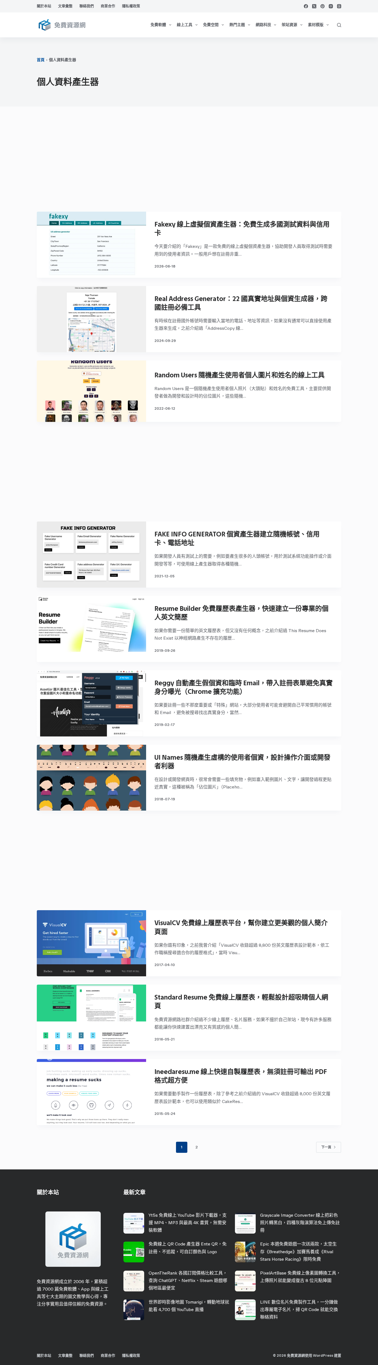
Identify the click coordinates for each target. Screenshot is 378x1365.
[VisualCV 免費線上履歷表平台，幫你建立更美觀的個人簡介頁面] (91, 943)
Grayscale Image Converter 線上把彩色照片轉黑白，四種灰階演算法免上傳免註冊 (300, 1223)
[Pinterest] (322, 6)
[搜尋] (339, 25)
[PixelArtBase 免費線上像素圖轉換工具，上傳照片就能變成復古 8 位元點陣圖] (245, 1281)
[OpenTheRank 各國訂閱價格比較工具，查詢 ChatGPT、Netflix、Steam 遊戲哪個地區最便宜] (133, 1281)
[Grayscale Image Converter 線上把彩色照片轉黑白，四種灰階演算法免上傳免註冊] (245, 1223)
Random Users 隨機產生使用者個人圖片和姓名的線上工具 (239, 375)
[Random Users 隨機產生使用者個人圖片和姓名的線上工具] (91, 391)
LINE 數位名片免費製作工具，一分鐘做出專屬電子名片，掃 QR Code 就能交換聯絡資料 (299, 1309)
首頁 (41, 60)
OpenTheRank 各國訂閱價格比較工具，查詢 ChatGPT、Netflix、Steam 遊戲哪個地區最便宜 (188, 1280)
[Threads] (339, 6)
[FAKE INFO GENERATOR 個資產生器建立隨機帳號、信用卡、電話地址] (91, 554)
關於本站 (44, 6)
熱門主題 (237, 24)
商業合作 (108, 6)
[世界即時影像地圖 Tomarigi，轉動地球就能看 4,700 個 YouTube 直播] (133, 1309)
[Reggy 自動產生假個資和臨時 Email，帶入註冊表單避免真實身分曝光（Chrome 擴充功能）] (91, 703)
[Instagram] (331, 6)
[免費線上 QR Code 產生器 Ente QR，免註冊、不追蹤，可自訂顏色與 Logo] (133, 1252)
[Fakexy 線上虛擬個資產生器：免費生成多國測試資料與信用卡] (91, 245)
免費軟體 (158, 24)
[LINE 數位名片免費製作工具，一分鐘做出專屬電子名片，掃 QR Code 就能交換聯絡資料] (245, 1309)
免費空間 (211, 24)
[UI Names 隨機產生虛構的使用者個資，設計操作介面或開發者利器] (91, 778)
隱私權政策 (131, 6)
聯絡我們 (86, 6)
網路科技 (263, 24)
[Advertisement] (189, 162)
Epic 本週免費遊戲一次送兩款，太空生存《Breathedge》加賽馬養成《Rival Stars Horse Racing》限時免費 (298, 1251)
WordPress (323, 1355)
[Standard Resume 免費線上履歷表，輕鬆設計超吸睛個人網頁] (91, 1018)
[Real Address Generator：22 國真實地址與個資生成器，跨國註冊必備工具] (91, 319)
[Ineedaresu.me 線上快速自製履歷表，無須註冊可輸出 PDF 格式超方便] (91, 1092)
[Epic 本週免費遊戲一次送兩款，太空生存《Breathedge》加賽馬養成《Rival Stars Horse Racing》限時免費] (245, 1252)
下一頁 (326, 1147)
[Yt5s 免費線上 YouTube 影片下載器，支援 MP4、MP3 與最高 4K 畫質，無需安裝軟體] (133, 1223)
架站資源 (289, 24)
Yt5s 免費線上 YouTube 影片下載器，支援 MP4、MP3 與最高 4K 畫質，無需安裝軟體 (188, 1223)
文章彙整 (65, 6)
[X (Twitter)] (314, 6)
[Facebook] (306, 6)
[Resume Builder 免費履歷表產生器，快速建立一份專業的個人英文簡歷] (91, 629)
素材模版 (315, 24)
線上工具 (184, 24)
